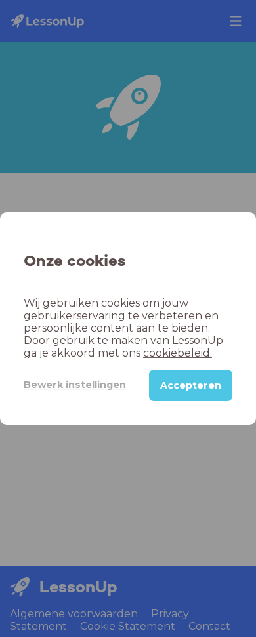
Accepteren (190, 385)
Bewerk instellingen (75, 385)
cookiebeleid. (177, 353)
